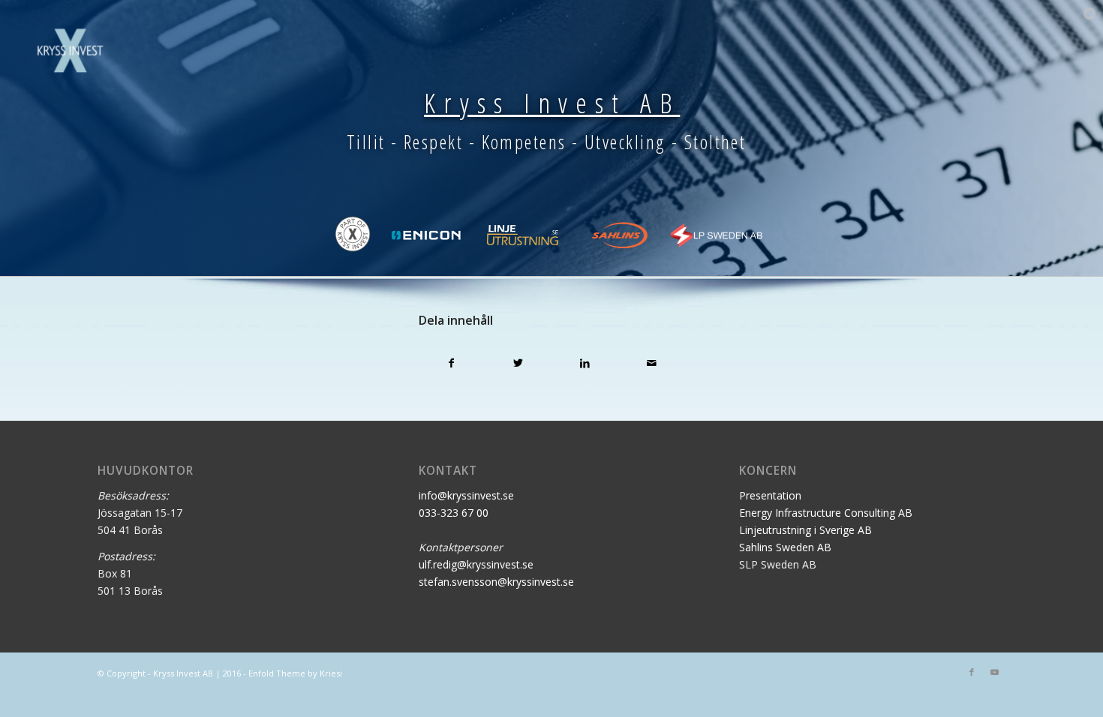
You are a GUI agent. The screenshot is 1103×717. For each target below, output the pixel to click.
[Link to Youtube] (994, 672)
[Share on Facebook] (452, 363)
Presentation (770, 495)
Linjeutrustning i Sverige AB (805, 530)
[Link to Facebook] (971, 672)
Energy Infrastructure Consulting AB (825, 513)
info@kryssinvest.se (466, 495)
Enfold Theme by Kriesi (295, 673)
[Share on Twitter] (518, 363)
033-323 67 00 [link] (453, 513)
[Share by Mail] (651, 363)
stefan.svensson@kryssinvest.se (496, 581)
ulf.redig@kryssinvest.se (476, 564)
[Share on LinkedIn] (585, 363)
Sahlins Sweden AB (785, 547)
